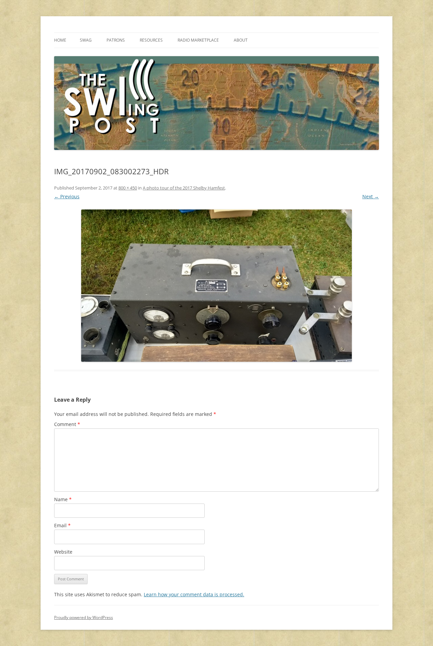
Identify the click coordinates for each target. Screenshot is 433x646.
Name (63, 499)
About (241, 40)
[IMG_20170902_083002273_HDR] (216, 285)
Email (62, 525)
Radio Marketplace (198, 40)
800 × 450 (127, 188)
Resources (151, 40)
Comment (67, 424)
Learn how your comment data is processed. (194, 594)
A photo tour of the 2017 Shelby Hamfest (184, 188)
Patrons (116, 40)
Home (60, 40)
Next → (370, 196)
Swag (86, 40)
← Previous (66, 196)
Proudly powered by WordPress (83, 617)
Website (63, 552)
